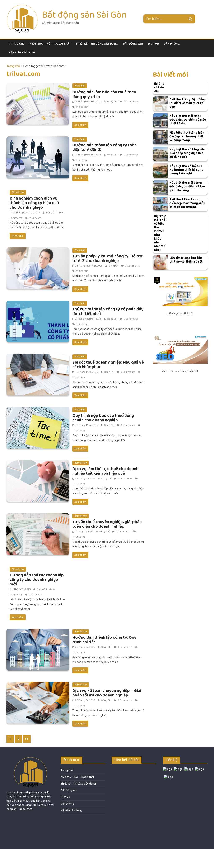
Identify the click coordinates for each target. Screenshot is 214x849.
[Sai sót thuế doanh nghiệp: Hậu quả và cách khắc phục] (37, 356)
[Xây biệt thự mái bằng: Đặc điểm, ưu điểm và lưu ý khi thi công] (160, 187)
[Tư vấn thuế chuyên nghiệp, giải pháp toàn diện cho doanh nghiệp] (37, 515)
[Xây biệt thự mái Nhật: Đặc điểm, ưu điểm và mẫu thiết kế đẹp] (160, 120)
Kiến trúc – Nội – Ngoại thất (50, 44)
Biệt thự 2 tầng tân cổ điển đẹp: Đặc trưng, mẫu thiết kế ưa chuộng (187, 203)
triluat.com (82, 107)
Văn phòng (172, 44)
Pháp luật (79, 86)
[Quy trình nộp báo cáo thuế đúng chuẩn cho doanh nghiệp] (37, 409)
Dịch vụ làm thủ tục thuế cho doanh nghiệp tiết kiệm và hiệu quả (105, 471)
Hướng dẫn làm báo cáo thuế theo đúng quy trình (104, 94)
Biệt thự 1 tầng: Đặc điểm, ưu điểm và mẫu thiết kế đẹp (187, 103)
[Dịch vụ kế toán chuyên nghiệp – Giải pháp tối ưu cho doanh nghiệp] (37, 684)
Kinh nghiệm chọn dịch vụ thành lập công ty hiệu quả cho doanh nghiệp (34, 203)
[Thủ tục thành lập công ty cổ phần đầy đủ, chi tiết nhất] (37, 303)
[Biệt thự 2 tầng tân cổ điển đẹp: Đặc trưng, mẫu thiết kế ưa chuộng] (160, 204)
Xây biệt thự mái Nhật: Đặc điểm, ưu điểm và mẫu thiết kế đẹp (187, 120)
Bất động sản (133, 44)
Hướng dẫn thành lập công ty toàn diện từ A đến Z (104, 147)
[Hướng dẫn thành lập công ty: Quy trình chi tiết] (37, 631)
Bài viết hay (18, 192)
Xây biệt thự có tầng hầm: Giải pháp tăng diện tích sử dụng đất (187, 153)
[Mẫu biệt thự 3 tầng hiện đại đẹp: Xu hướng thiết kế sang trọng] (160, 137)
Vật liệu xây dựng (22, 52)
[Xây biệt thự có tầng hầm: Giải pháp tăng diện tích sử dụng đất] (160, 154)
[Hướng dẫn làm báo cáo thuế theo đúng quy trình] (37, 85)
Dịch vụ (153, 44)
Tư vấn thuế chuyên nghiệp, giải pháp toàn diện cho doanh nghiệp (107, 524)
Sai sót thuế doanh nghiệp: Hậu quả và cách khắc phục (108, 364)
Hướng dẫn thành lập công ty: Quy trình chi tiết (104, 639)
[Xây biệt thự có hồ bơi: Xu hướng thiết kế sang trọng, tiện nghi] (160, 170)
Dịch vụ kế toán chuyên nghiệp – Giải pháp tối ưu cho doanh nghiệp (106, 693)
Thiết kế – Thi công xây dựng (97, 44)
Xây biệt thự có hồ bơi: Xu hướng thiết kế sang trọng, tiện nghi (186, 170)
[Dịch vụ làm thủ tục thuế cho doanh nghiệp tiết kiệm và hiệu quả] (37, 462)
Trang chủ (17, 44)
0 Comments (130, 102)
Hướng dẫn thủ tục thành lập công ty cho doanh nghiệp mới (37, 579)
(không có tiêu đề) (159, 87)
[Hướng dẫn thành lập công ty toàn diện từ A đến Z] (37, 139)
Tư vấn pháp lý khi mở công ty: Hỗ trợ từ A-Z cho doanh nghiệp (107, 258)
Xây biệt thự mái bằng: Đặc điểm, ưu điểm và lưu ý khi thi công (187, 186)
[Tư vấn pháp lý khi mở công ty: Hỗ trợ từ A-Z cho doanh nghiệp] (37, 250)
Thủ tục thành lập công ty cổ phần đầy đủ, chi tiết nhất (108, 311)
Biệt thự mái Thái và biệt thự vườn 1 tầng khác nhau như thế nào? (160, 233)
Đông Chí (112, 102)
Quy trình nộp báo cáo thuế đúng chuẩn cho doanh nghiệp (103, 417)
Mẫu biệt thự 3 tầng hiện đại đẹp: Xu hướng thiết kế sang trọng (186, 136)
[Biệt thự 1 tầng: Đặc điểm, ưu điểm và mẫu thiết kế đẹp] (160, 103)
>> (27, 739)
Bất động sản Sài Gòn (84, 14)
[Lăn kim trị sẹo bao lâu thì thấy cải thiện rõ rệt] (160, 262)
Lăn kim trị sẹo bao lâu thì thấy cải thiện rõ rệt (186, 259)
